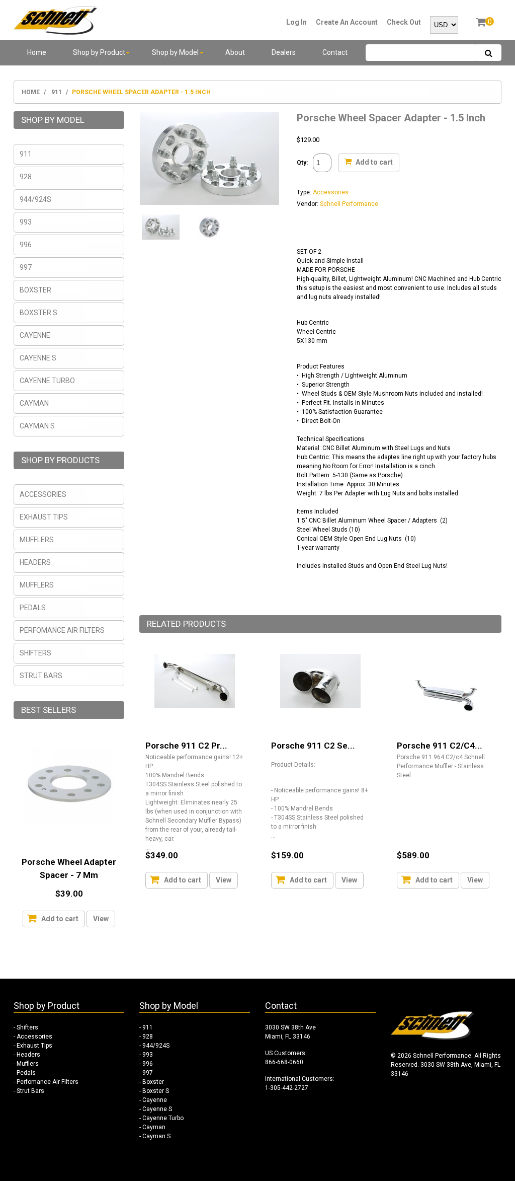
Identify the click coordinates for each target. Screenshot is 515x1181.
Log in (296, 22)
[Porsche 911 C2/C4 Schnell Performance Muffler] (446, 694)
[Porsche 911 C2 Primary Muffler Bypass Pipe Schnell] (194, 681)
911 (56, 92)
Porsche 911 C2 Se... (313, 746)
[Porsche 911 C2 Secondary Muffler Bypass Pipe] (320, 681)
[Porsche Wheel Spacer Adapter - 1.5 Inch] (209, 158)
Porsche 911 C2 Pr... (186, 746)
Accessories (331, 192)
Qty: (302, 162)
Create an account (347, 22)
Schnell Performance (349, 203)
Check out (404, 22)
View (223, 880)
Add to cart (373, 162)
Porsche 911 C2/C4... (439, 746)
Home (31, 92)
